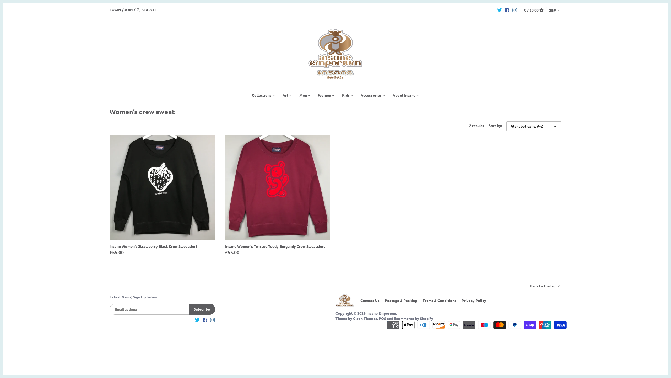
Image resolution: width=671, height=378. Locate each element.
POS (382, 318)
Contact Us (370, 300)
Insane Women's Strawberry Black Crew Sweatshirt (153, 246)
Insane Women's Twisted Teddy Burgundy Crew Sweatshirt (275, 246)
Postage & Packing (401, 300)
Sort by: (495, 125)
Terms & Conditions (439, 300)
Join (128, 9)
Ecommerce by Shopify (413, 318)
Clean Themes (365, 318)
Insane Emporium (381, 313)
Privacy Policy (474, 300)
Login (115, 9)
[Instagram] (514, 9)
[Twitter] (499, 9)
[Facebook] (507, 9)
